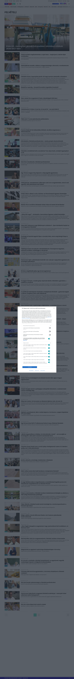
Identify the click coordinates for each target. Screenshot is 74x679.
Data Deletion (31, 370)
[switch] (49, 328)
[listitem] (37, 325)
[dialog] (37, 339)
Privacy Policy (43, 370)
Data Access (37, 370)
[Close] (54, 308)
